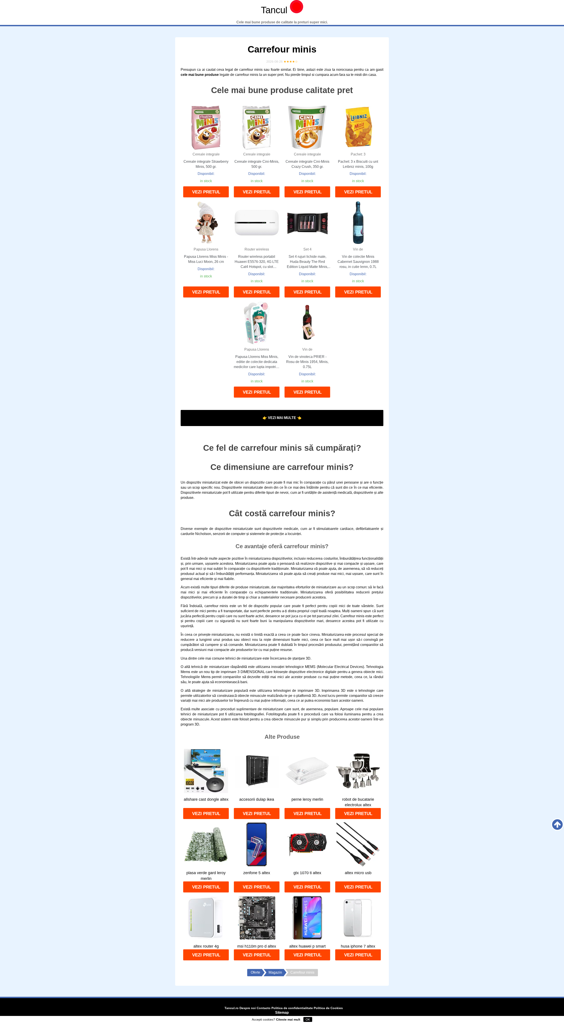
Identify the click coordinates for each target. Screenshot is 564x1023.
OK (308, 1019)
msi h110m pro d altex (256, 946)
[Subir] (557, 824)
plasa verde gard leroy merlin (206, 876)
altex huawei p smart (307, 946)
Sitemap (282, 1012)
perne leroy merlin (307, 799)
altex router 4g (206, 946)
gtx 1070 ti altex (307, 873)
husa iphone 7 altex (358, 946)
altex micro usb (358, 873)
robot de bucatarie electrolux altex (358, 802)
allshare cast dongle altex (206, 799)
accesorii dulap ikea (256, 799)
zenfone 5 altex (256, 873)
